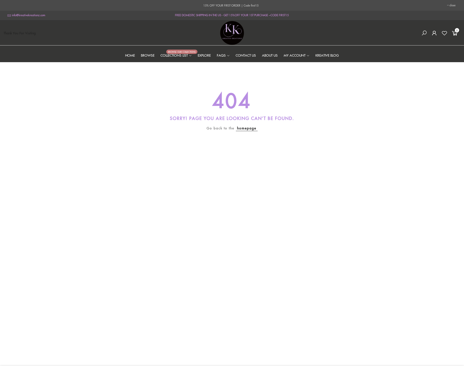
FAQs (221, 55)
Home (130, 55)
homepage (246, 128)
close (453, 5)
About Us (270, 55)
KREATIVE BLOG (327, 55)
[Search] (424, 33)
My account (294, 55)
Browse (147, 55)
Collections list (176, 55)
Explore (204, 55)
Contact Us (246, 55)
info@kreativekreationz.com (28, 15)
